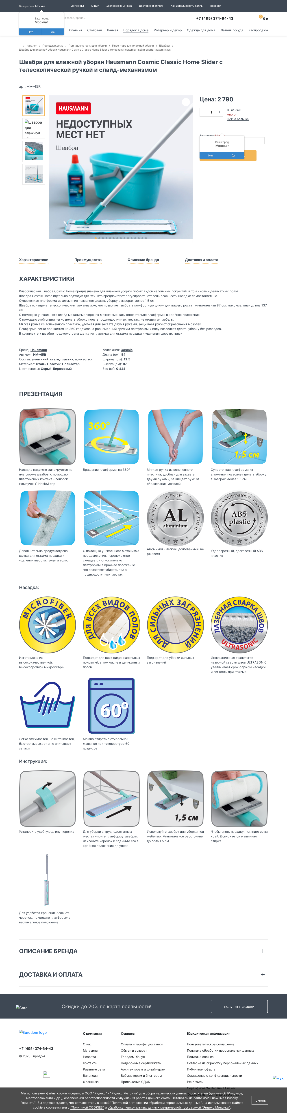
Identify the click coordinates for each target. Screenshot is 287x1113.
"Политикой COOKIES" (87, 1107)
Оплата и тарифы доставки (142, 1044)
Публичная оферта (201, 1069)
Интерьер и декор (168, 30)
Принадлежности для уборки (88, 45)
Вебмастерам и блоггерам (141, 1075)
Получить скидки (239, 1006)
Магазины (77, 5)
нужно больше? (238, 119)
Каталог (31, 45)
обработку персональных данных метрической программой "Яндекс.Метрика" (169, 1107)
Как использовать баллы (187, 5)
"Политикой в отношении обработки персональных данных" (156, 1102)
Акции (95, 5)
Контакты (90, 1063)
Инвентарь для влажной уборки (133, 45)
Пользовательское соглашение (210, 1044)
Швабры (164, 45)
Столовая (94, 30)
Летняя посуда (232, 30)
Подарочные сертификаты (141, 1063)
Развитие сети (94, 1069)
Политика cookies (200, 1057)
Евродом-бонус (133, 1057)
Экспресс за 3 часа (119, 5)
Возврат (215, 5)
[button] (96, 238)
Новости (89, 1057)
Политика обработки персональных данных (220, 1050)
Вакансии (90, 1075)
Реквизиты (195, 1082)
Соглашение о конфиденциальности (214, 1075)
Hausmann (38, 350)
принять (260, 1100)
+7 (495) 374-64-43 (214, 18)
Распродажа (258, 30)
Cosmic (127, 350)
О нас (87, 1044)
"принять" (28, 1102)
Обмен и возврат (134, 1050)
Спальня (75, 30)
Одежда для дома (201, 30)
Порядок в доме (135, 30)
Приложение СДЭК (135, 1082)
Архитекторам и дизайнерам (143, 1069)
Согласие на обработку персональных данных (222, 1063)
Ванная (112, 30)
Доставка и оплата (151, 5)
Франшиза (91, 1082)
